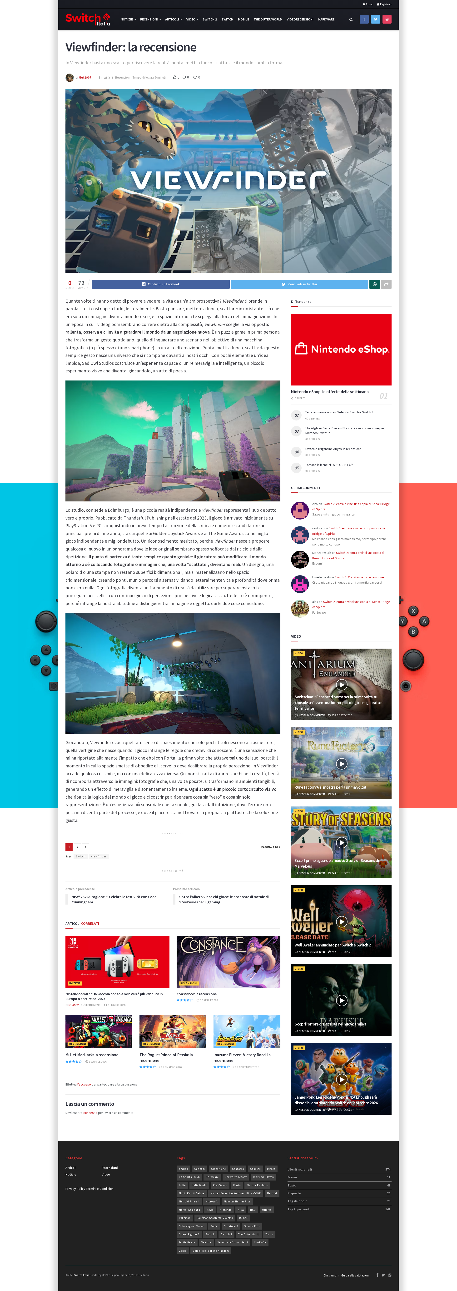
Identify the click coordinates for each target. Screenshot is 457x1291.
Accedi (369, 4)
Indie (182, 1185)
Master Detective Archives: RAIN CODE (236, 1193)
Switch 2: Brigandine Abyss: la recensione (333, 449)
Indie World (199, 1185)
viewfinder (98, 856)
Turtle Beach (187, 1242)
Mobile (243, 19)
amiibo (183, 1169)
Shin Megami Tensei (191, 1226)
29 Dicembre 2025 (248, 1067)
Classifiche (218, 1169)
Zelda (183, 1250)
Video (190, 19)
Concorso (238, 1169)
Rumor (243, 1218)
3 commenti (93, 1005)
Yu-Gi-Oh (260, 1242)
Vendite (206, 1242)
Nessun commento (311, 715)
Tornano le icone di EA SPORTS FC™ (329, 465)
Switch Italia (81, 1275)
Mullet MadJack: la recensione (92, 1054)
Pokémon (185, 1218)
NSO (253, 1209)
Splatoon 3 (231, 1226)
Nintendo (226, 1209)
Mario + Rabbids (257, 1185)
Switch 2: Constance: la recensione (359, 577)
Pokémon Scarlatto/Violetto (215, 1218)
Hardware (326, 19)
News (210, 1209)
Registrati (386, 4)
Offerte (266, 1209)
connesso (90, 1113)
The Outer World (268, 19)
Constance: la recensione (197, 993)
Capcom (199, 1169)
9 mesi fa (104, 77)
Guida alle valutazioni (355, 1275)
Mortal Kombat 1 (189, 1209)
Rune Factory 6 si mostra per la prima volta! (330, 787)
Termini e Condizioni (100, 1188)
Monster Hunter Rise (237, 1201)
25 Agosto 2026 (341, 715)
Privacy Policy (75, 1188)
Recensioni (149, 19)
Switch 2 (210, 19)
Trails (269, 1234)
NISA (241, 1209)
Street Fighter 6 (189, 1234)
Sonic (214, 1226)
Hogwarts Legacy (236, 1177)
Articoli (172, 19)
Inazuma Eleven (263, 1177)
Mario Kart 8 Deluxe (191, 1193)
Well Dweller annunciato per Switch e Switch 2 (333, 945)
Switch (227, 19)
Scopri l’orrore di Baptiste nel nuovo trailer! (330, 1024)
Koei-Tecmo (220, 1185)
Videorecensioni (300, 19)
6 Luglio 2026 (116, 1005)
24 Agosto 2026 (341, 794)
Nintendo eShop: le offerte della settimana (329, 391)
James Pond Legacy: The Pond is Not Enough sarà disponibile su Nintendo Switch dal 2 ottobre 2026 (336, 1100)
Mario (237, 1185)
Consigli (255, 1169)
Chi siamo (330, 1275)
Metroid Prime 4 (189, 1201)
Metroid (272, 1193)
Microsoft (212, 1201)
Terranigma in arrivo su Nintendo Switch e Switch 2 (339, 412)
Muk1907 (85, 77)
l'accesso (84, 1084)
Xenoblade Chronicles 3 (233, 1242)
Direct (271, 1169)
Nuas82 (74, 1005)
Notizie (127, 19)
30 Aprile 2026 (209, 1000)
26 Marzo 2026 (172, 1067)
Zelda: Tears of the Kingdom (211, 1250)
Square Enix (252, 1226)
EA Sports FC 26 (189, 1177)
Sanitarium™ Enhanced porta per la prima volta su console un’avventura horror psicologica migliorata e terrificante (338, 702)
